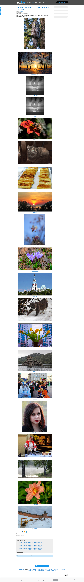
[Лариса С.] (35, 115)
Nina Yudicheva (35, 399)
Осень (35, 139)
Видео (36, 2)
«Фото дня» (21, 11)
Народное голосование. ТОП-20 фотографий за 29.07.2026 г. (30, 545)
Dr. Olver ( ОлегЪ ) (35, 432)
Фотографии (29, 2)
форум (34, 569)
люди (39, 569)
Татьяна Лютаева (35, 504)
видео (30, 569)
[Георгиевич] (35, 370)
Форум (40, 2)
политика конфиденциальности (38, 570)
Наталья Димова (35, 95)
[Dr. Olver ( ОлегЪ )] (34, 431)
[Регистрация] (0, 14)
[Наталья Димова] (35, 94)
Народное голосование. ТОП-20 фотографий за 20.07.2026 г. (30, 542)
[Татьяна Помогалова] (35, 456)
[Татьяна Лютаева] (35, 503)
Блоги (33, 2)
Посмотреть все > (20, 552)
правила (50, 569)
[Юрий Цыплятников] (35, 477)
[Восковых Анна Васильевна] (35, 320)
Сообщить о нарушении (20, 535)
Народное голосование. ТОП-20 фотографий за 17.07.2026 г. (30, 543)
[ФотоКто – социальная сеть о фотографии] (20, 1)
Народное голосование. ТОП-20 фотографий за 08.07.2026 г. (30, 548)
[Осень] (35, 138)
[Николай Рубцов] (35, 295)
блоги (26, 569)
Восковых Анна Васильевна (35, 321)
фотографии (21, 569)
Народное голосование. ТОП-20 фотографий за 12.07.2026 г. (30, 549)
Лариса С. (35, 116)
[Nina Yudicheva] (35, 398)
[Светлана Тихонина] (34, 244)
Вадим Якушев (35, 212)
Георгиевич (35, 371)
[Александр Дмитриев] (35, 346)
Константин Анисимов (35, 271)
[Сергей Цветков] (35, 527)
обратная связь (44, 569)
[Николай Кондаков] (34, 48)
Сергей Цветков (35, 528)
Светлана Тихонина (35, 245)
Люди (43, 2)
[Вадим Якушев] (35, 211)
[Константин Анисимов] (35, 270)
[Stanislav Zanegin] (35, 163)
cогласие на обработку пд (51, 570)
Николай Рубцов (35, 296)
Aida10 (35, 190)
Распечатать (20, 533)
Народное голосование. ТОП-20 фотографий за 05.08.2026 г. (30, 546)
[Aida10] (35, 189)
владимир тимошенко (35, 74)
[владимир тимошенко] (35, 73)
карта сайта (56, 569)
